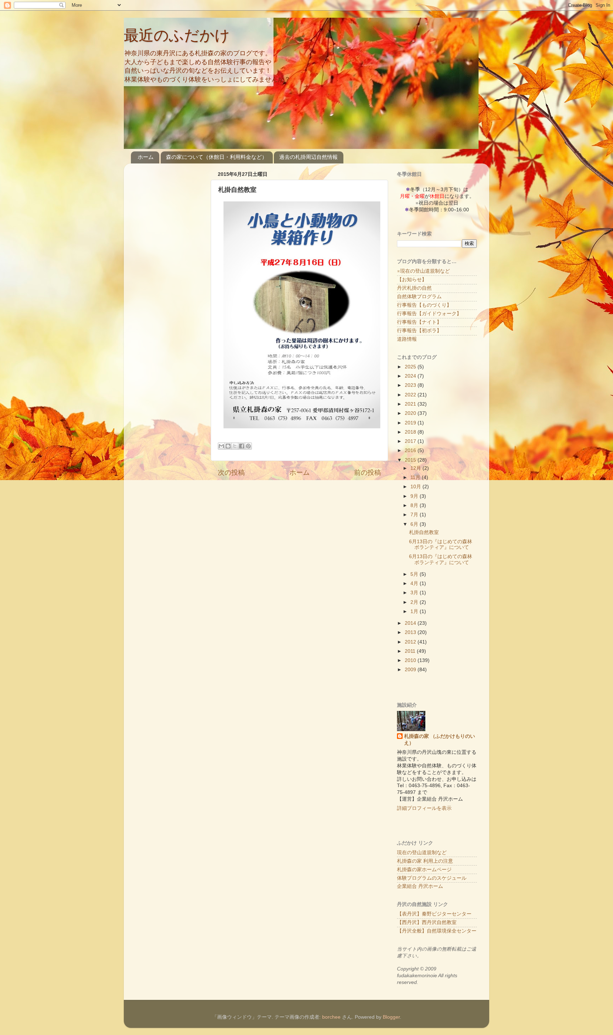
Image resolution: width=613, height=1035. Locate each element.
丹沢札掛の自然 (414, 288)
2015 (411, 460)
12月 (416, 468)
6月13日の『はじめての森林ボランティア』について (440, 544)
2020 (411, 413)
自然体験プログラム (419, 296)
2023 (411, 385)
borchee (331, 1017)
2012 (411, 642)
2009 (411, 669)
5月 (415, 574)
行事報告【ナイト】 (419, 322)
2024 (411, 376)
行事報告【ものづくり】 (424, 305)
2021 (411, 404)
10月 (416, 486)
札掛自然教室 (424, 532)
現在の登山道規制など (422, 852)
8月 (415, 505)
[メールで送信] (221, 446)
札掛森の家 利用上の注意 (425, 861)
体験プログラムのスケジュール (431, 878)
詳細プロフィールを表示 (424, 808)
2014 (411, 623)
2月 (415, 602)
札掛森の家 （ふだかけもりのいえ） (439, 740)
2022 (411, 394)
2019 (411, 422)
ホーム (146, 157)
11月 (416, 477)
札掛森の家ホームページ (424, 869)
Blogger (391, 1017)
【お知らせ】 (412, 279)
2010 (411, 660)
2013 (411, 632)
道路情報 (407, 339)
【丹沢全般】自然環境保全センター (436, 931)
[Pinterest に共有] (248, 446)
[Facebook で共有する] (241, 446)
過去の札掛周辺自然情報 (308, 157)
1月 (415, 611)
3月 (415, 592)
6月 (415, 524)
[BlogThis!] (228, 446)
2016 (411, 450)
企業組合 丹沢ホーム (420, 886)
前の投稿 (367, 472)
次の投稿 (231, 472)
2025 (411, 366)
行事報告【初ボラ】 (419, 330)
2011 (411, 651)
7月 (415, 514)
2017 (411, 441)
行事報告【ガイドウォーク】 (429, 313)
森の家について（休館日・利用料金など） (216, 157)
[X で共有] (234, 446)
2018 (411, 432)
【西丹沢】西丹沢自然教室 (427, 922)
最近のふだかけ (177, 35)
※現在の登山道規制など (423, 271)
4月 (415, 583)
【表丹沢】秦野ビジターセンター (434, 914)
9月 (415, 496)
